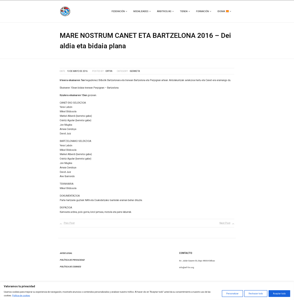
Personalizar (232, 293)
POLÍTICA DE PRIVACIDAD (72, 260)
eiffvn (109, 71)
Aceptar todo (279, 293)
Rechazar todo (256, 293)
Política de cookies (21, 295)
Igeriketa (135, 71)
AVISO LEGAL (66, 253)
